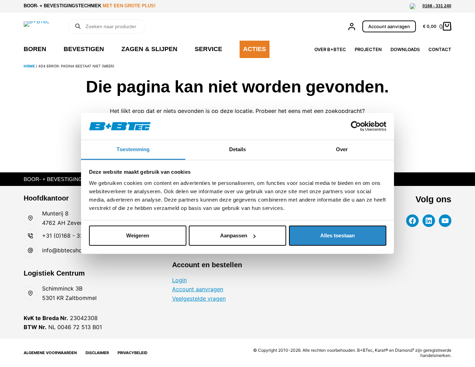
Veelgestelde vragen (199, 298)
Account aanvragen (389, 26)
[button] (412, 6)
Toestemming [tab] (133, 149)
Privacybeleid (132, 352)
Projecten (368, 49)
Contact (439, 49)
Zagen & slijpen (149, 49)
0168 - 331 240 (436, 5)
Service (208, 49)
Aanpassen (233, 235)
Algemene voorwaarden (50, 352)
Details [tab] (237, 149)
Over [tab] (342, 149)
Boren (35, 49)
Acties (254, 49)
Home (29, 66)
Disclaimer (97, 352)
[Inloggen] (351, 26)
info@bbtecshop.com (70, 250)
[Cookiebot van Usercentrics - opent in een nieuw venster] (355, 126)
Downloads (405, 49)
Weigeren (137, 235)
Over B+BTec (330, 49)
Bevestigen (84, 49)
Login (179, 280)
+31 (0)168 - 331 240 (70, 235)
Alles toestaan (337, 235)
